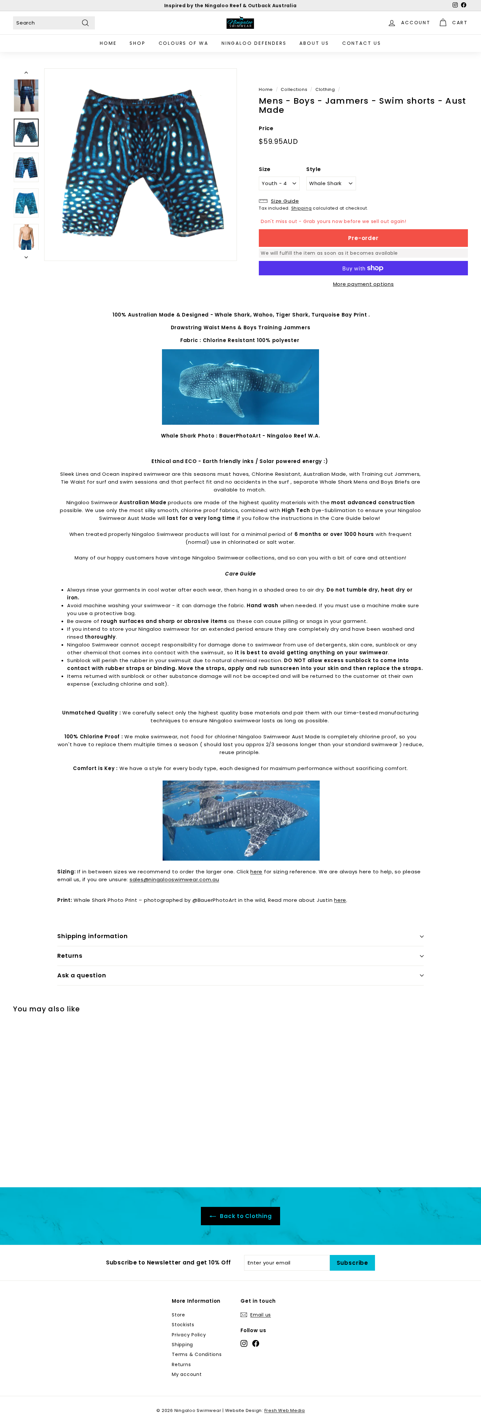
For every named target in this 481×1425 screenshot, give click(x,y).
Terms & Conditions (197, 1354)
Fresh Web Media (284, 1410)
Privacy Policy (189, 1334)
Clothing (325, 89)
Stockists (183, 1324)
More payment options (363, 284)
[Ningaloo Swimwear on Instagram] (243, 1343)
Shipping (301, 208)
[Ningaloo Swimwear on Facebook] (255, 1343)
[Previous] (26, 73)
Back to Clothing (245, 1216)
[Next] (26, 255)
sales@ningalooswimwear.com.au (174, 879)
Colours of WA (183, 43)
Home (108, 43)
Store (178, 1315)
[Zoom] (141, 165)
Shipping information (92, 936)
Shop (137, 43)
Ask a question (81, 975)
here (256, 871)
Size (265, 169)
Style (313, 169)
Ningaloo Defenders (254, 43)
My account (187, 1374)
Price (266, 128)
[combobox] (54, 22)
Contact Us (361, 43)
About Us (314, 43)
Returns (69, 956)
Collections (294, 89)
